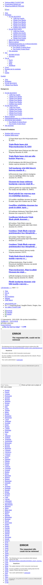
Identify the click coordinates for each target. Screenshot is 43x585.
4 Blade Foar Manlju (19, 24)
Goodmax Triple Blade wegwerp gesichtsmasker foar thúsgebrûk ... (23, 232)
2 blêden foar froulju (19, 33)
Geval (7, 67)
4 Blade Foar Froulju (19, 36)
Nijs (6, 53)
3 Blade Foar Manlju (19, 22)
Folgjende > (6, 288)
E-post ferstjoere (6, 325)
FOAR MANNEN (15, 16)
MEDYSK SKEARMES (17, 40)
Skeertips (12, 56)
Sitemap (7, 298)
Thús (6, 13)
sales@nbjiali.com (10, 303)
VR (6, 71)
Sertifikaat (12, 65)
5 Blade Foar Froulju (19, 38)
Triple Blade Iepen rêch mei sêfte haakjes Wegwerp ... (22, 157)
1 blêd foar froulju (18, 31)
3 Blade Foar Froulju (19, 35)
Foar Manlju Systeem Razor (21, 47)
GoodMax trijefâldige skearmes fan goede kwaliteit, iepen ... (23, 206)
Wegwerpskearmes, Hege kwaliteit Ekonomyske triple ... (23, 271)
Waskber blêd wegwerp (12, 133)
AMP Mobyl (9, 300)
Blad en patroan (14, 42)
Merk (10, 64)
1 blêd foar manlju (18, 18)
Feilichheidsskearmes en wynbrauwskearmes (23, 44)
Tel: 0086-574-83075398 (13, 307)
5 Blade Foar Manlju (19, 25)
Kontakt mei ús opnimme (13, 69)
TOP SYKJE (14, 321)
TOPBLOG (4, 321)
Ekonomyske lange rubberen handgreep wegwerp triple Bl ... (21, 183)
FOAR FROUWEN (15, 29)
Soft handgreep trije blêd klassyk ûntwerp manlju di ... (22, 169)
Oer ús (7, 58)
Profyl (11, 60)
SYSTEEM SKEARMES (17, 45)
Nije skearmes (13, 51)
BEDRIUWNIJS (14, 54)
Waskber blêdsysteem (11, 135)
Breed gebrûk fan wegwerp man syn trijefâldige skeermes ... (22, 194)
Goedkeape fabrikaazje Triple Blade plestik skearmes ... (21, 218)
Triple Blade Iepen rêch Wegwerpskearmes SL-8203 (20, 145)
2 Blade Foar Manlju (19, 20)
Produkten (8, 15)
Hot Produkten (9, 296)
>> (11, 288)
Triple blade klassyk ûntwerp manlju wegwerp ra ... (21, 257)
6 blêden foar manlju (19, 27)
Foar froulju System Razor (21, 49)
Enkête (7, 73)
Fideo (10, 62)
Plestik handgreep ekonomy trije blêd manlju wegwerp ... (22, 283)
